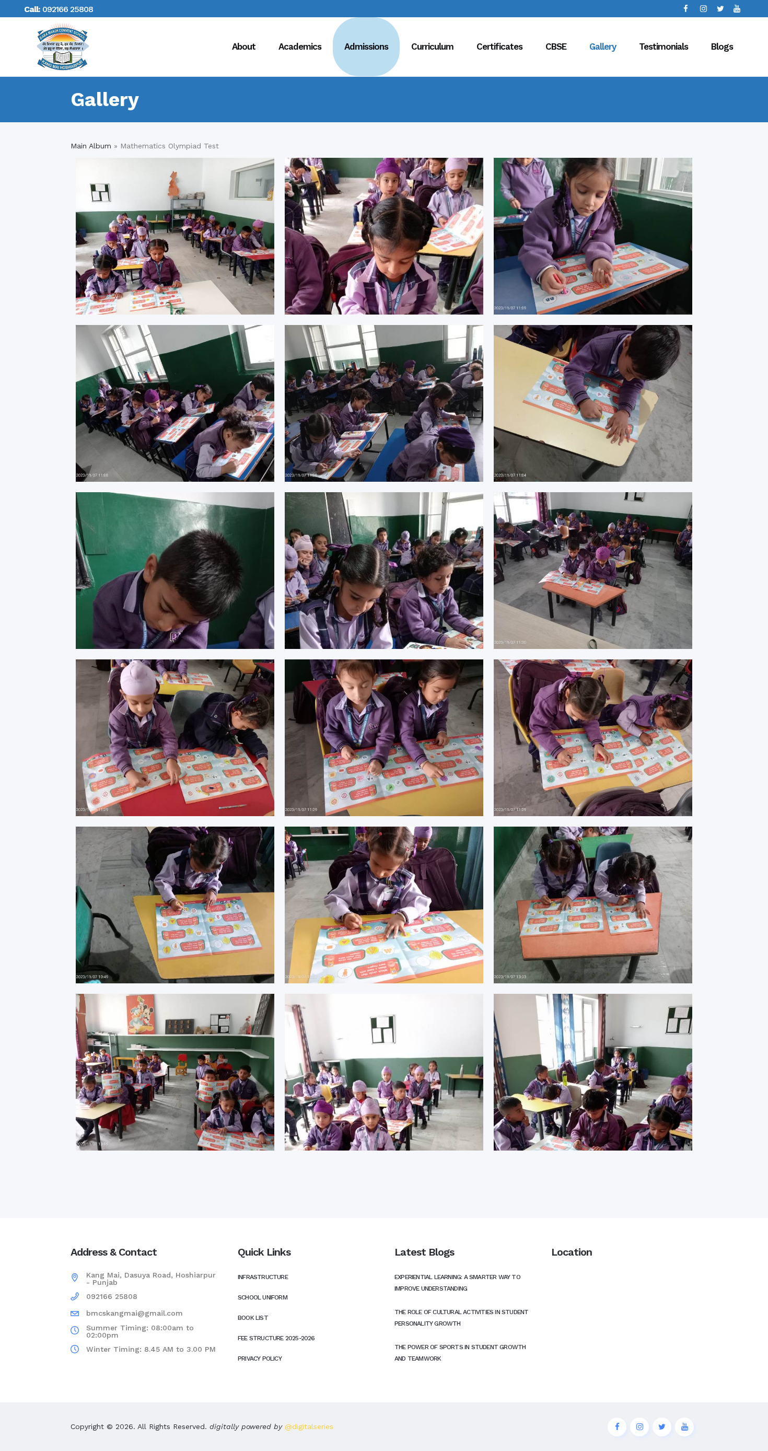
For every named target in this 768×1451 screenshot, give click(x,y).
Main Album (91, 146)
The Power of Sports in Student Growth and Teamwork (460, 1352)
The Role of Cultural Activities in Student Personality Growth (461, 1317)
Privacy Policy (260, 1358)
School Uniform (262, 1297)
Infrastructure (263, 1277)
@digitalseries (307, 1426)
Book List (253, 1317)
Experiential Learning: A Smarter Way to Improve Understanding (457, 1282)
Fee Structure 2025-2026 (276, 1338)
